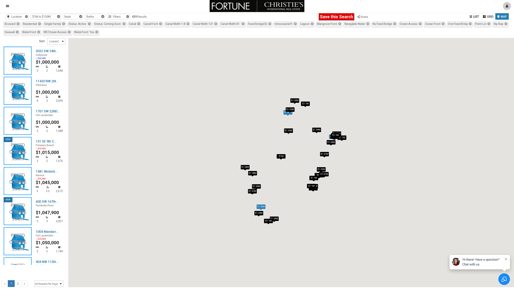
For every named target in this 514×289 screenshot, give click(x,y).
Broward (11, 23)
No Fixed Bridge (383, 23)
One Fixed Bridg (458, 23)
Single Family (53, 23)
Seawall (10, 32)
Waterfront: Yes (84, 32)
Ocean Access (409, 23)
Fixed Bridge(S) (258, 23)
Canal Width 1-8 (176, 23)
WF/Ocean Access (56, 32)
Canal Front (151, 23)
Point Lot (481, 23)
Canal (133, 23)
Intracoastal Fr (284, 23)
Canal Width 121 (203, 23)
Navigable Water (355, 23)
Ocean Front (433, 23)
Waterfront (29, 32)
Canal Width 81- (231, 23)
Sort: (42, 41)
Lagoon (305, 23)
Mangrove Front (327, 23)
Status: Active (78, 23)
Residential (30, 23)
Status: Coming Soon (108, 23)
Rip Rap (499, 23)
